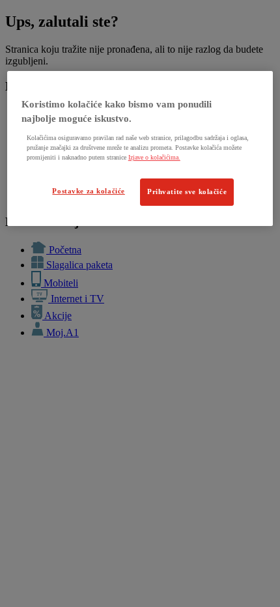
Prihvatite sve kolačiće (187, 191)
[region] (140, 148)
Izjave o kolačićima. (154, 157)
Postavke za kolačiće (88, 191)
